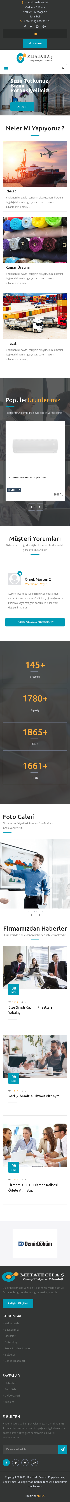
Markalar (10, 1335)
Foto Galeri (11, 1389)
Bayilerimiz (12, 1329)
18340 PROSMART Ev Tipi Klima (26, 477)
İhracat (11, 343)
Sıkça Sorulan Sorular (17, 1348)
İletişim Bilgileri (18, 1303)
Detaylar (22, 106)
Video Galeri (12, 1395)
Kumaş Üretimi (18, 267)
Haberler (10, 1383)
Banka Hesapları (15, 1360)
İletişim (9, 1401)
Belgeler (10, 1354)
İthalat (11, 191)
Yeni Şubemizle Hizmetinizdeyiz (33, 1096)
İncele (11, 489)
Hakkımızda (12, 1323)
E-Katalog (11, 1342)
